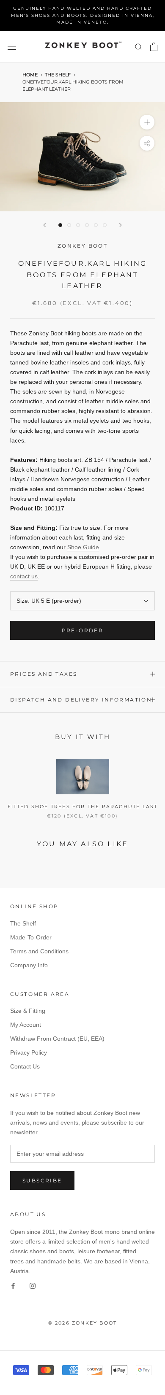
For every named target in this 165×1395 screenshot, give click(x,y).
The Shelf (58, 75)
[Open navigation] (12, 46)
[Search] (139, 46)
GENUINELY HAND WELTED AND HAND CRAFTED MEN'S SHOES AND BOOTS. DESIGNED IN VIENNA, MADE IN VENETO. (82, 15)
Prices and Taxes (43, 674)
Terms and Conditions (39, 951)
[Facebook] (13, 1285)
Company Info (29, 965)
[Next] (120, 225)
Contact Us (25, 1066)
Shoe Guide (83, 547)
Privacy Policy (28, 1052)
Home (30, 75)
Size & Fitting (27, 1010)
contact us (24, 576)
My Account (25, 1024)
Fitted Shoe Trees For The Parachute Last (83, 806)
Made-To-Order (31, 937)
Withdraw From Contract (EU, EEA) (57, 1038)
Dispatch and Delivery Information (81, 699)
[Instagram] (33, 1285)
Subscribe (42, 1180)
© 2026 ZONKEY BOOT (82, 1323)
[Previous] (44, 225)
